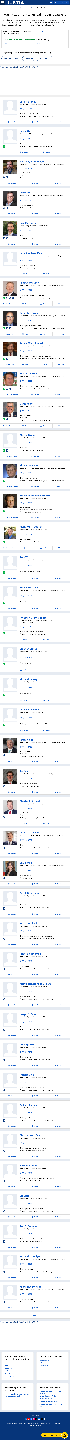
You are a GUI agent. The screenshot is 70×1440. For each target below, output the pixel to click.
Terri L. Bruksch (29, 923)
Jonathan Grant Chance (33, 617)
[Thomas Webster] (10, 471)
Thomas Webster (29, 465)
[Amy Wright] (10, 563)
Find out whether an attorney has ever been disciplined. (16, 1395)
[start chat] (64, 1435)
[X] (42, 1419)
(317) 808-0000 (26, 381)
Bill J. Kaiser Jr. (28, 101)
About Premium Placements (49, 1401)
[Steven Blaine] (10, 440)
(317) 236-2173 (26, 778)
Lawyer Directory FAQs (47, 1396)
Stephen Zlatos (28, 648)
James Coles (26, 739)
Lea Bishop (26, 862)
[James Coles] (10, 745)
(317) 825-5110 (26, 840)
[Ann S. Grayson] (10, 1232)
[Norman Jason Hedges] (10, 167)
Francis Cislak (27, 1074)
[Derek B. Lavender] (10, 898)
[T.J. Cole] (10, 776)
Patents (42, 1363)
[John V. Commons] (10, 715)
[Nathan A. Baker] (10, 1171)
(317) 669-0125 (26, 747)
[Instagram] (34, 1419)
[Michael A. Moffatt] (10, 1292)
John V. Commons (29, 709)
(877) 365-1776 (26, 534)
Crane (5, 43)
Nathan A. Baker (29, 1165)
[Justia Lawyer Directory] (15, 2)
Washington (8, 1368)
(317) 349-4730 (26, 320)
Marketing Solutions (35, 1425)
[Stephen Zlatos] (10, 654)
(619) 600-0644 (26, 260)
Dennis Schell (27, 403)
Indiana (33, 8)
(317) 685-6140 (26, 503)
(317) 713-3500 (26, 565)
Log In (57, 2)
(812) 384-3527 (26, 138)
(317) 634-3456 (26, 657)
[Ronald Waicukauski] (10, 349)
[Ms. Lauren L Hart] (10, 593)
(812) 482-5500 (26, 109)
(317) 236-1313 (26, 931)
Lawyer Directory (11, 8)
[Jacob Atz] (10, 136)
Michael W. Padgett (31, 1256)
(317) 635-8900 (26, 1203)
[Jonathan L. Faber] (10, 838)
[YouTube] (28, 1419)
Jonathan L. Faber (30, 832)
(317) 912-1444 (26, 411)
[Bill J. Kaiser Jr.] (10, 107)
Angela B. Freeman (30, 953)
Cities (43, 32)
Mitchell (7, 1374)
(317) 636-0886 (26, 687)
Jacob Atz (25, 131)
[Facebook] (31, 1419)
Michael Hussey (28, 679)
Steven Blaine (27, 435)
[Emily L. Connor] (10, 1110)
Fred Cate (25, 192)
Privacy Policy (56, 1423)
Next (35, 1315)
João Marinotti (28, 222)
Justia (3, 8)
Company (31, 1423)
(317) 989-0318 (26, 595)
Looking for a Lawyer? (51, 1435)
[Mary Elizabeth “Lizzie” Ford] (10, 989)
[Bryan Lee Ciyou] (10, 318)
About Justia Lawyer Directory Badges (50, 1392)
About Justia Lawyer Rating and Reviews (50, 1405)
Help (36, 1423)
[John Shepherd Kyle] (10, 259)
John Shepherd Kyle (31, 253)
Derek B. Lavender (30, 893)
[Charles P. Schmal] (10, 807)
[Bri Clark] (10, 1201)
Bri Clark (25, 1195)
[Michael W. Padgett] (10, 1262)
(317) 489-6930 (26, 1264)
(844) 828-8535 (26, 350)
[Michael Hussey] (10, 685)
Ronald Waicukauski (31, 343)
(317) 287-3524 (26, 1112)
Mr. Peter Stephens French (35, 495)
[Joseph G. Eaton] (10, 1020)
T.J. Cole (24, 770)
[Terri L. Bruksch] (10, 929)
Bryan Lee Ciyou (29, 312)
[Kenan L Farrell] (10, 379)
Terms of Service (45, 1423)
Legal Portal (22, 1423)
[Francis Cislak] (10, 1080)
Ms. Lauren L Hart (30, 587)
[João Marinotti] (10, 228)
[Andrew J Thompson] (10, 532)
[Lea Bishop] (10, 868)
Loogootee (7, 46)
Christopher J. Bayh (30, 1135)
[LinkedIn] (26, 1419)
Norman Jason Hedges (32, 161)
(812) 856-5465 (26, 230)
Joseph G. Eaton (28, 1014)
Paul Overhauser (29, 282)
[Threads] (36, 1419)
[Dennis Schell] (10, 409)
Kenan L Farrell (28, 373)
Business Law (44, 1360)
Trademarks (43, 1365)
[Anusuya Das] (10, 1050)
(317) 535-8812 (26, 473)
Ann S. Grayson (28, 1226)
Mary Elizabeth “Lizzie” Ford (35, 983)
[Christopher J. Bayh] (10, 1141)
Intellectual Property (24, 8)
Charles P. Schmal (30, 801)
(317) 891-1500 (26, 290)
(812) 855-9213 (26, 168)
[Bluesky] (39, 1419)
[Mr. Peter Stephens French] (10, 501)
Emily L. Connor (28, 1105)
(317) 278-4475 (26, 870)
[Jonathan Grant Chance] (10, 623)
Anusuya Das (27, 1044)
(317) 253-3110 (26, 718)
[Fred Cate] (10, 198)
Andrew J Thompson (31, 526)
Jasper (6, 1365)
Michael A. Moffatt (30, 1286)
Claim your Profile (45, 1399)
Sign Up (64, 2)
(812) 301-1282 (26, 626)
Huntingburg (9, 1376)
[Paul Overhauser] (10, 288)
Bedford (7, 1371)
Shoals (38, 43)
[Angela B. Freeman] (10, 959)
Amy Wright (26, 557)
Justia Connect (12, 1423)
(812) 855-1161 (26, 200)
